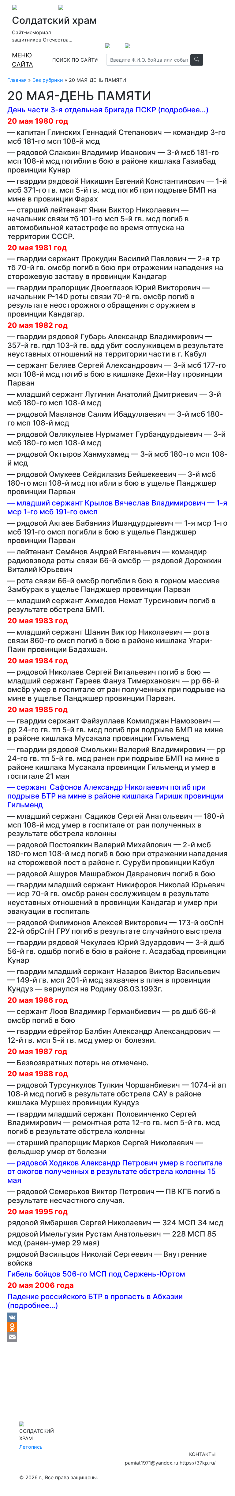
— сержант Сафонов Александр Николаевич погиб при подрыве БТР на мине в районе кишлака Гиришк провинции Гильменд (115, 796)
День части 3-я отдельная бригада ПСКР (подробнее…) (108, 109)
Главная (17, 80)
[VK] (117, 1317)
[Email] (117, 1337)
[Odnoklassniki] (117, 1327)
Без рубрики (47, 80)
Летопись (31, 1447)
